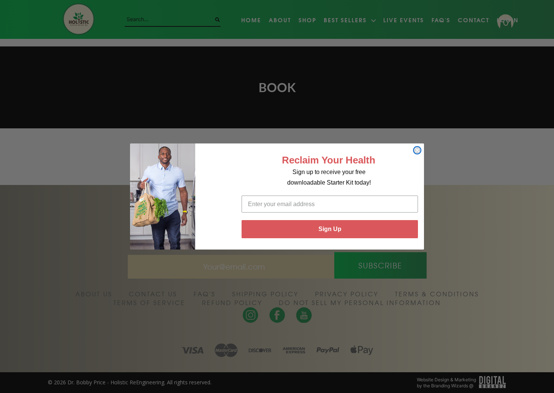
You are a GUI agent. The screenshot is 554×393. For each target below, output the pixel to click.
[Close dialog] (417, 150)
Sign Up (329, 229)
